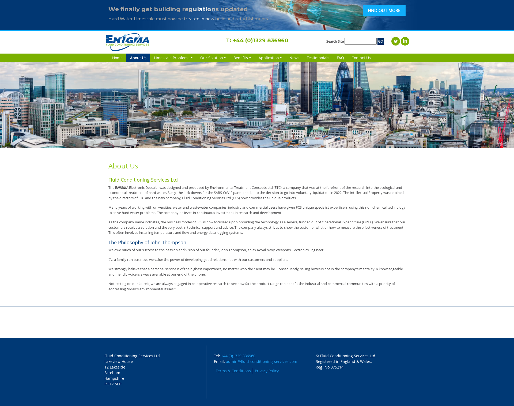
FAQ (340, 57)
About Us (140, 57)
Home (117, 57)
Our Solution (211, 57)
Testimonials (318, 57)
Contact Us (361, 57)
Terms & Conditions (233, 370)
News (294, 57)
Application (269, 57)
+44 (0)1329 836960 (260, 40)
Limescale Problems (172, 57)
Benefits (240, 57)
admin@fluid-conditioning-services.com (261, 361)
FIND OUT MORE (384, 10)
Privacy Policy (267, 370)
